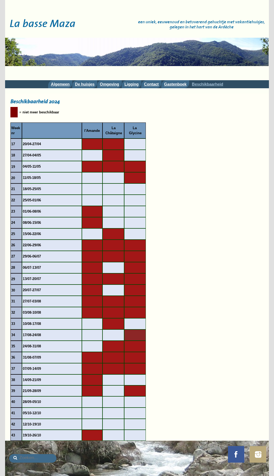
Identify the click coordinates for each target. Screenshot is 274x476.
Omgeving (109, 84)
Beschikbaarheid (207, 84)
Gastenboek (175, 84)
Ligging (131, 84)
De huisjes (84, 84)
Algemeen (60, 84)
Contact (151, 84)
